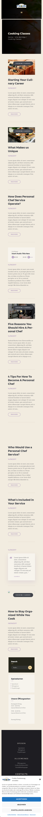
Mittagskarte (15, 686)
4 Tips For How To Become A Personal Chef (21, 380)
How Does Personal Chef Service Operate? (21, 200)
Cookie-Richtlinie (12, 814)
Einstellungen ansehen (21, 810)
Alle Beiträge (20, 37)
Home (10, 37)
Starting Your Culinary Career (20, 82)
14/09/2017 (12, 265)
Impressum (33, 814)
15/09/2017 (12, 88)
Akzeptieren (21, 799)
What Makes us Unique (18, 149)
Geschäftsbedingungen (21, 767)
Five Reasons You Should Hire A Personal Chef (20, 328)
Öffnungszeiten (21, 763)
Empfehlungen (16, 688)
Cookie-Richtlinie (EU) (21, 765)
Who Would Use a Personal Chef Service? (20, 451)
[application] (21, 257)
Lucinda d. (17, 576)
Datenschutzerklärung (23, 814)
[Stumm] (29, 257)
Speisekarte (15, 684)
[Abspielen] (13, 257)
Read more (14, 114)
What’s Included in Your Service (21, 502)
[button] (40, 779)
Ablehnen (21, 804)
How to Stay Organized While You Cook (20, 615)
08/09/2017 (12, 623)
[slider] (30, 257)
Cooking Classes (23, 63)
